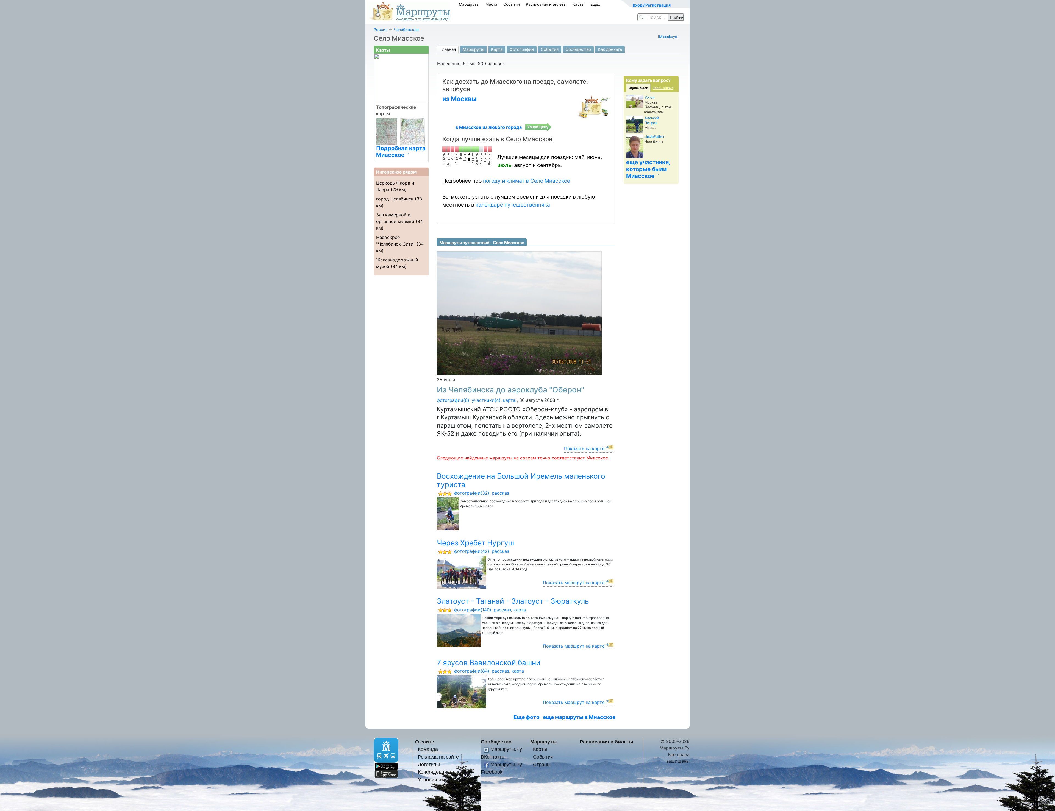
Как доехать (610, 49)
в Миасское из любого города (489, 127)
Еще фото (526, 717)
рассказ (500, 493)
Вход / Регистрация (652, 5)
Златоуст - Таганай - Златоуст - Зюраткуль (513, 601)
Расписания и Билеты (546, 4)
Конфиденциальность (443, 772)
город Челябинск (394, 199)
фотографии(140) (472, 609)
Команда (428, 749)
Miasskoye (668, 36)
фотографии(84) (471, 671)
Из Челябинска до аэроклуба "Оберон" (510, 389)
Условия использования (445, 779)
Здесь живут (663, 88)
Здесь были (638, 88)
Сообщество (578, 49)
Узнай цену (537, 126)
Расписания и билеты (606, 742)
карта (509, 400)
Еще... (595, 4)
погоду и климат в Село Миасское (526, 180)
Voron (649, 97)
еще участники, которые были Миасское (648, 169)
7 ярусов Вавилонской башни (488, 662)
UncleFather (655, 137)
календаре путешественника (513, 204)
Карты (578, 4)
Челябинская (406, 29)
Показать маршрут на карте (573, 582)
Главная (448, 49)
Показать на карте (584, 448)
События (511, 4)
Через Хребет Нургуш (475, 543)
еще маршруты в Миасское (579, 717)
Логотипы (429, 764)
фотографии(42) (471, 551)
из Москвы (459, 99)
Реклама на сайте (438, 757)
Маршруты (469, 4)
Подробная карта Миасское (401, 151)
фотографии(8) (453, 400)
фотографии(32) (471, 493)
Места (491, 4)
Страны (542, 764)
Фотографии (521, 49)
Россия (381, 29)
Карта (496, 49)
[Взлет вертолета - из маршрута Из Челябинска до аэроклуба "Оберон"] (519, 313)
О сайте (424, 742)
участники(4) (486, 400)
